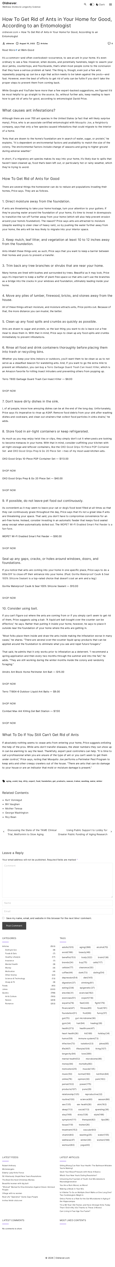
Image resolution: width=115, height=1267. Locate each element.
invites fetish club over (12, 1200)
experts (68, 1003)
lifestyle (83, 1048)
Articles (44, 43)
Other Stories (11, 975)
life (66, 1048)
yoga (85, 1145)
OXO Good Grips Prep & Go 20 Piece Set (37, 450)
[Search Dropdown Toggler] (85, 4)
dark (83, 972)
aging (8, 781)
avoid (15, 781)
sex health (84, 1104)
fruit (87, 1013)
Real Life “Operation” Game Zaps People (20, 1197)
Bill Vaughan (12, 804)
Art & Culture (10, 996)
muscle (89, 1069)
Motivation (10, 971)
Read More (8, 49)
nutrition (102, 1074)
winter (99, 781)
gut (54, 781)
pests (99, 74)
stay (67, 1114)
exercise (86, 992)
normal (84, 1074)
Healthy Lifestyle (12, 957)
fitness (86, 1008)
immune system (88, 1038)
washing (85, 781)
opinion (84, 1079)
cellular (67, 967)
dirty (25, 781)
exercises (69, 998)
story (83, 1114)
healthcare (87, 1028)
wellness (68, 1140)
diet (88, 977)
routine (68, 1099)
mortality (85, 1063)
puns (86, 1089)
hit (88, 1033)
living (101, 1048)
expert (32, 781)
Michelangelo (8, 1169)
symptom (69, 1119)
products (61, 781)
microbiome (94, 1058)
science (86, 1099)
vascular (89, 1129)
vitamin (68, 1134)
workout (68, 1145)
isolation (87, 1043)
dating (98, 972)
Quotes (5, 993)
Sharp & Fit (10, 982)
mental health (71, 1058)
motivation (69, 1069)
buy (20, 781)
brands (67, 962)
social (83, 1109)
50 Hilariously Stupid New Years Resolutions (21, 1176)
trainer (77, 781)
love (86, 1053)
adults (68, 947)
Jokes (5, 989)
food (38, 781)
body (86, 957)
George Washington (16, 812)
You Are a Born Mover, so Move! (74, 1185)
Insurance (9, 960)
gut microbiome (85, 1018)
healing (96, 1023)
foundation (46, 781)
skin (102, 1104)
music (67, 1074)
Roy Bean (10, 816)
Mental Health (11, 964)
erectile (68, 992)
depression (70, 977)
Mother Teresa (13, 808)
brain (103, 957)
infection (68, 1043)
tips (105, 1119)
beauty (84, 952)
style (99, 1114)
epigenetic (87, 987)
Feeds (5, 985)
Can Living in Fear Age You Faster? (75, 1211)
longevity (69, 1053)
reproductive (93, 1094)
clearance (86, 967)
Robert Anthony (9, 1165)
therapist (88, 1119)
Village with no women (12, 1193)
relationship (70, 1094)
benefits (69, 957)
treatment (69, 1129)
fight (100, 1003)
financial (68, 1008)
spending (102, 1109)
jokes (104, 1043)
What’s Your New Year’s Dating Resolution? (78, 1175)
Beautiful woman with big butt (15, 1183)
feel (84, 1003)
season (69, 781)
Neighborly (101, 122)
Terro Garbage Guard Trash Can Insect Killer (73, 367)
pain (100, 1079)
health (68, 1028)
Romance (9, 1003)
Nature (8, 1000)
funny (102, 1013)
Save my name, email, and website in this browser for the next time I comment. (49, 918)
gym (66, 1023)
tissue (67, 1124)
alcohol (102, 947)
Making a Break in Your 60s (72, 1189)
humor (67, 1038)
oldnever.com (10, 32)
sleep (67, 1109)
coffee (67, 972)
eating (68, 987)
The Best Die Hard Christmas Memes (18, 1180)
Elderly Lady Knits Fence (13, 1173)
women (103, 1140)
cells (98, 962)
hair (81, 1023)
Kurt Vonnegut (13, 799)
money (67, 1063)
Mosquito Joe (83, 122)
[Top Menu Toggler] (110, 4)
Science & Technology (15, 978)
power (85, 1084)
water (92, 781)
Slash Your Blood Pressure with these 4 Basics (80, 1172)
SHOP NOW (9, 390)
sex (66, 1104)
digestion (69, 982)
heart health (70, 1033)
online (67, 1079)
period (68, 1084)
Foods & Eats (11, 953)
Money (8, 968)
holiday (104, 1033)
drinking (87, 982)
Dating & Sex (11, 950)
